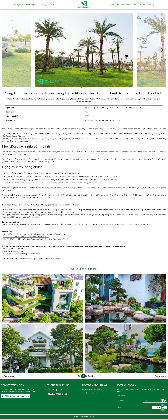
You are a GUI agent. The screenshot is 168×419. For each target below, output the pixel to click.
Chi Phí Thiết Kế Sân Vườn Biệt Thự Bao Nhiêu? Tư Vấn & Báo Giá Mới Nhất (35, 239)
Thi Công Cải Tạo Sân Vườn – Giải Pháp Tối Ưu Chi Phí (26, 237)
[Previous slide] (6, 50)
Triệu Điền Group (9, 129)
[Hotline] (163, 410)
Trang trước (8, 376)
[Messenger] (163, 401)
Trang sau (160, 376)
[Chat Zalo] (163, 405)
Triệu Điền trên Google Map (17, 396)
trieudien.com (17, 251)
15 (92, 376)
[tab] (81, 87)
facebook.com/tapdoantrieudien (26, 254)
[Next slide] (161, 50)
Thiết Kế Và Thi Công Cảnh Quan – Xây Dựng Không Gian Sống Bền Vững (35, 234)
